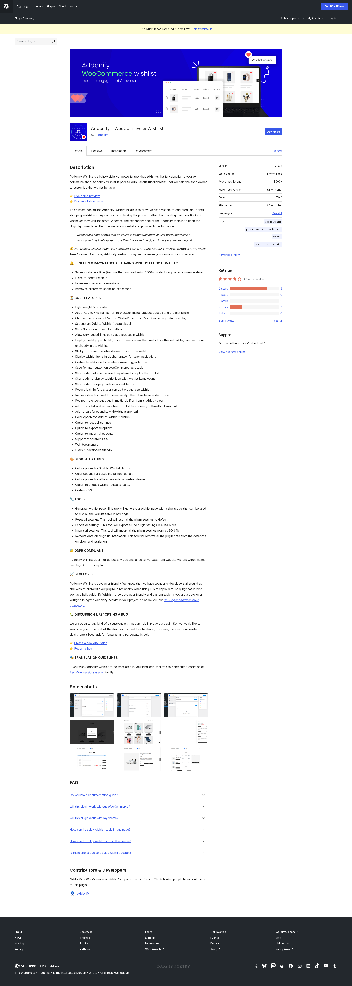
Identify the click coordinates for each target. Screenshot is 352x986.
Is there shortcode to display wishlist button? (100, 852)
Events (214, 937)
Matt (280, 937)
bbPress (282, 943)
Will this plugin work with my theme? (94, 818)
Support (277, 151)
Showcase (86, 931)
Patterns (85, 949)
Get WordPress (335, 6)
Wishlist (277, 236)
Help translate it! (202, 28)
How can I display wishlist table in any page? (100, 829)
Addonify (102, 135)
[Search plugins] (53, 41)
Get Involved (218, 931)
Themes (85, 937)
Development (144, 151)
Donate (216, 943)
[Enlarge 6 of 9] (203, 725)
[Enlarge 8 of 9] (156, 752)
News (18, 937)
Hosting (19, 943)
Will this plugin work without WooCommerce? (100, 806)
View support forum (232, 352)
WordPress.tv (155, 949)
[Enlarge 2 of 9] (156, 698)
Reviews (97, 151)
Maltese (54, 966)
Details (78, 151)
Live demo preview (87, 196)
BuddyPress (285, 949)
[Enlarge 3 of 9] (203, 698)
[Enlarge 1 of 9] (109, 698)
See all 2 (277, 213)
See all (278, 320)
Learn (148, 931)
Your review (226, 320)
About (18, 931)
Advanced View (229, 255)
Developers (152, 943)
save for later (273, 229)
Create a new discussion (90, 643)
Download (273, 131)
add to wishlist (273, 221)
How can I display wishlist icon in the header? (100, 841)
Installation (118, 151)
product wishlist (254, 229)
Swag (215, 949)
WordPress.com (287, 931)
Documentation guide (88, 201)
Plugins (84, 943)
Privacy (19, 949)
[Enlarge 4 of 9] (109, 725)
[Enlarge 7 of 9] (109, 752)
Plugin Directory (24, 18)
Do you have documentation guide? (94, 795)
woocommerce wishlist (268, 244)
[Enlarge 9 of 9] (203, 752)
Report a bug (83, 648)
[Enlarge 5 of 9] (156, 725)
